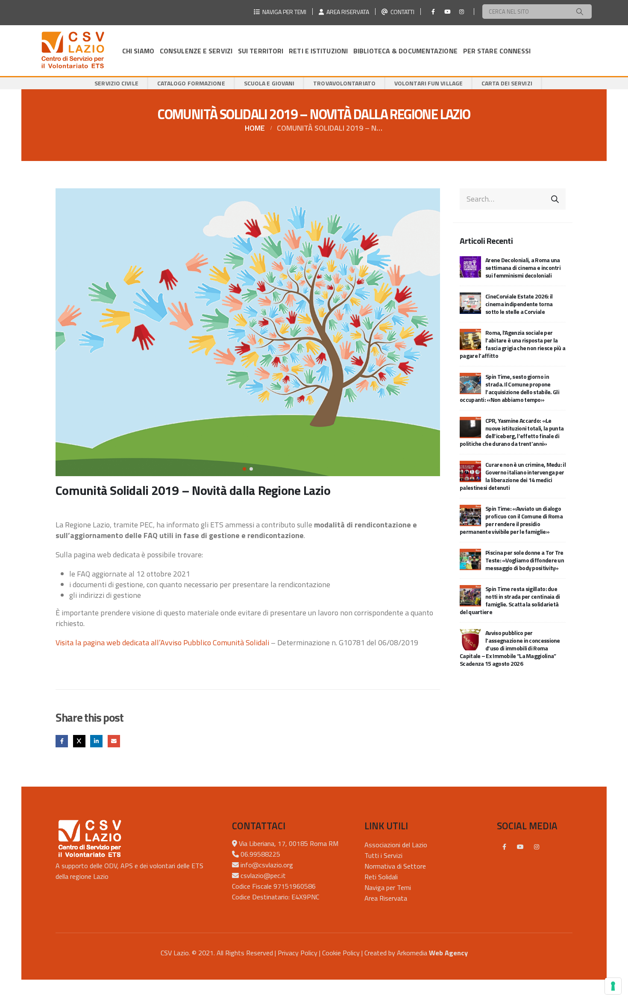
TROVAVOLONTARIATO (344, 83)
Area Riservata (385, 898)
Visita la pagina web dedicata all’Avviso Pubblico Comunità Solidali (162, 642)
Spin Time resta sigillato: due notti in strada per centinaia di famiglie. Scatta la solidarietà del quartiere (510, 600)
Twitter (79, 741)
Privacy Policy (297, 953)
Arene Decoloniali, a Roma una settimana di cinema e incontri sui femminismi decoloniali (523, 267)
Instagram (536, 846)
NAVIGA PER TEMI (283, 11)
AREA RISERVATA (346, 11)
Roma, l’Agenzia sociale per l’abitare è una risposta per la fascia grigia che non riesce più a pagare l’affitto (512, 344)
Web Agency (448, 953)
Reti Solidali (381, 877)
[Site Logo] (72, 50)
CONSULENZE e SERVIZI (196, 51)
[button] (57, 332)
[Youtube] (447, 12)
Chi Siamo (138, 51)
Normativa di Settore (395, 866)
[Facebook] (433, 12)
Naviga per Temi (387, 887)
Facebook (62, 741)
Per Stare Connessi (497, 51)
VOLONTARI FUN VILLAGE (428, 83)
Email (114, 741)
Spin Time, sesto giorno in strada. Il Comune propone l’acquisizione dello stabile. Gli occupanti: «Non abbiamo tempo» (509, 388)
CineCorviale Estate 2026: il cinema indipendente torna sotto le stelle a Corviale (519, 304)
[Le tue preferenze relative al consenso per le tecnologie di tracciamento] (613, 986)
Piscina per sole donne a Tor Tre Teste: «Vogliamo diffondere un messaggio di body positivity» (524, 560)
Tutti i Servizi (383, 855)
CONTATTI (401, 11)
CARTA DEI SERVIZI (506, 83)
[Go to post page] (470, 266)
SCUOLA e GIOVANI (269, 83)
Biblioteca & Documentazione (405, 51)
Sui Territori (260, 51)
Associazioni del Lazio (395, 845)
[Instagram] (461, 12)
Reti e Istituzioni (318, 51)
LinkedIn (96, 741)
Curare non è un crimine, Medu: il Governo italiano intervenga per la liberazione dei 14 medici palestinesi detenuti (513, 476)
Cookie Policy (341, 953)
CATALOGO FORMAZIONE (191, 83)
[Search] (580, 11)
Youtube (520, 846)
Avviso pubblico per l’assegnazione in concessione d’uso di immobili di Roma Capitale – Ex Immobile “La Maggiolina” (510, 648)
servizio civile (116, 83)
